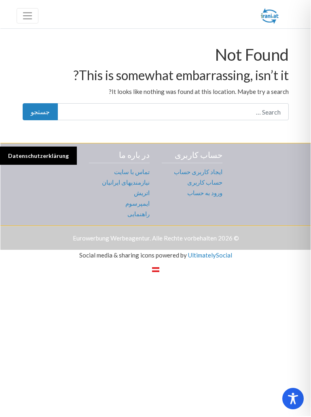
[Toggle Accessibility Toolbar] (293, 398)
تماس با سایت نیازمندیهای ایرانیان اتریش (126, 182)
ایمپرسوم (137, 203)
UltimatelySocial (210, 255)
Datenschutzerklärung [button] (38, 155)
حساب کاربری (204, 182)
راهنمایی (138, 213)
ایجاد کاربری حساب (198, 171)
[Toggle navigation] (27, 15)
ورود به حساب (204, 192)
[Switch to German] (155, 269)
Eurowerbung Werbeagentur (111, 238)
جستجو (40, 111)
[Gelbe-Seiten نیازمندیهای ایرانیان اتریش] (270, 14)
